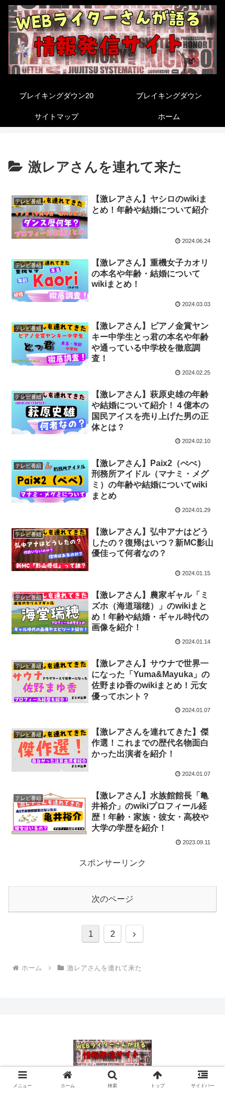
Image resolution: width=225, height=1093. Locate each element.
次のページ (112, 898)
